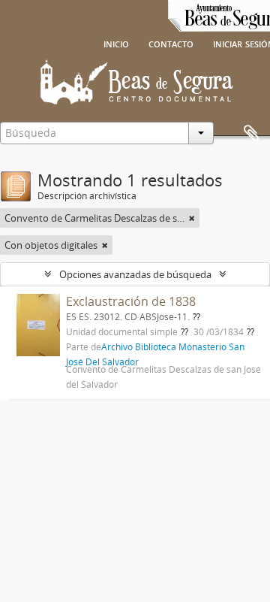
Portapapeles (251, 134)
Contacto (171, 43)
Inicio (116, 43)
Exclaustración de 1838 (131, 301)
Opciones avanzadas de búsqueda (135, 274)
